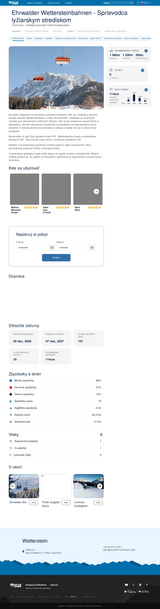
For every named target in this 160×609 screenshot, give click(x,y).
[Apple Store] (144, 591)
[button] (56, 298)
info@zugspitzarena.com (119, 549)
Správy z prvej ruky (66, 38)
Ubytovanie (146, 38)
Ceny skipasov (131, 38)
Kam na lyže (54, 3)
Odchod (60, 242)
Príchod (19, 242)
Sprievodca (18, 38)
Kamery (48, 38)
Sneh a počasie (34, 3)
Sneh (29, 38)
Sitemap (57, 597)
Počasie (38, 38)
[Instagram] (140, 584)
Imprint (12, 597)
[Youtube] (126, 584)
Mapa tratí (96, 38)
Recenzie (83, 38)
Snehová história (112, 38)
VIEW (34, 502)
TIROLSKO (18, 25)
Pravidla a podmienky (44, 597)
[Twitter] (133, 584)
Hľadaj (56, 257)
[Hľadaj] (131, 3)
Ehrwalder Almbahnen (116, 31)
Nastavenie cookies (89, 597)
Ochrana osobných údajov (26, 597)
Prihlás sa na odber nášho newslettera (38, 588)
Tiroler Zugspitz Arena (88, 31)
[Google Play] (130, 591)
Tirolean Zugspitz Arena (36, 31)
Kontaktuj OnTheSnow (36, 585)
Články (68, 3)
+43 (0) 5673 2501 (112, 546)
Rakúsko (57, 31)
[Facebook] (147, 584)
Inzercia (54, 585)
